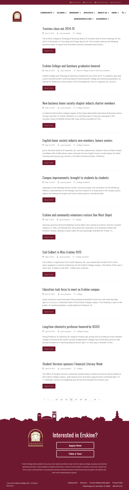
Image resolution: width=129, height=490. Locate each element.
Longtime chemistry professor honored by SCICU (71, 326)
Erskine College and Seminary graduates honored (71, 65)
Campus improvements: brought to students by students (75, 177)
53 (57, 399)
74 (95, 399)
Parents (92, 70)
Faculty (85, 331)
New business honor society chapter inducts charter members (78, 103)
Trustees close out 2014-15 (58, 28)
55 (67, 399)
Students (106, 70)
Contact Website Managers (100, 483)
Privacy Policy (117, 483)
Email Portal (88, 2)
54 (62, 399)
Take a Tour (75, 453)
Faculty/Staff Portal (102, 2)
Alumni (79, 70)
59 (86, 399)
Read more (49, 51)
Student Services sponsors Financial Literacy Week (72, 363)
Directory (83, 483)
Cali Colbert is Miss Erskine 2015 (61, 252)
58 (81, 399)
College (78, 33)
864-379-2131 (118, 486)
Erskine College (20, 483)
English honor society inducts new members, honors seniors (77, 140)
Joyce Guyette (65, 33)
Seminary (98, 70)
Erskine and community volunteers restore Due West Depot (77, 214)
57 (76, 399)
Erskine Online (76, 2)
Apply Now (75, 445)
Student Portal (116, 2)
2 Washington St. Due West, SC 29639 (96, 486)
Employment (73, 483)
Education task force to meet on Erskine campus (71, 289)
